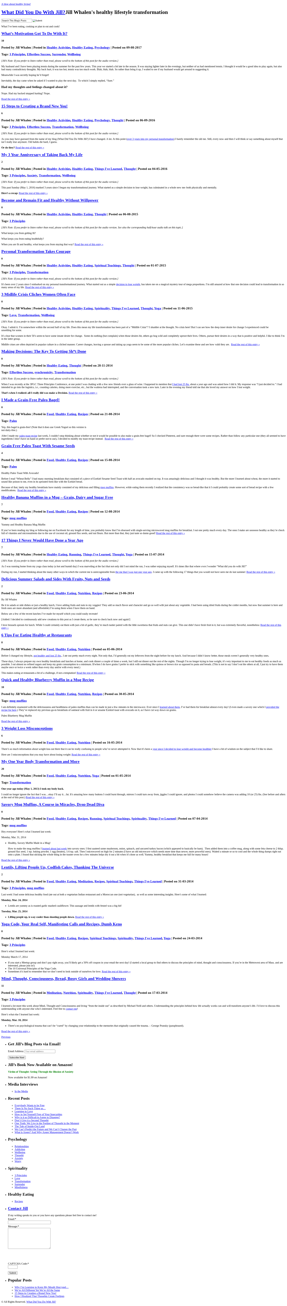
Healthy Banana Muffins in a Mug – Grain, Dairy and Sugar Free (57, 497)
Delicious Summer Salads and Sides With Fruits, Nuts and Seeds (55, 579)
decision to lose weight (128, 284)
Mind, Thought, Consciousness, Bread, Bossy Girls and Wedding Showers (63, 978)
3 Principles (17, 54)
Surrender (59, 54)
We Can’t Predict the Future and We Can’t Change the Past (46, 1129)
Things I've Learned (108, 169)
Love (12, 315)
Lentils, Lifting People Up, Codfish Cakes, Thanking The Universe (57, 867)
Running (75, 554)
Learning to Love (24, 1111)
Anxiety (32, 175)
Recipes (83, 414)
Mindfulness (21, 1187)
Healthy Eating (82, 47)
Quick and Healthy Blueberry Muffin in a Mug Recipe (47, 680)
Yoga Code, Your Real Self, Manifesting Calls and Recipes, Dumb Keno (61, 924)
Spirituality (102, 308)
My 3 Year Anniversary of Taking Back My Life (42, 154)
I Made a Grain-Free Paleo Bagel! (30, 400)
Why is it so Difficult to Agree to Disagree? (37, 1117)
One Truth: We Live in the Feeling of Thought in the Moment (47, 1123)
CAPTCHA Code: (18, 1263)
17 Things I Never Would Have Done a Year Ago (42, 540)
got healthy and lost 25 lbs (47, 655)
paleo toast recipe (28, 435)
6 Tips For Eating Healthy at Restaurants (36, 635)
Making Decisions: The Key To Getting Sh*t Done (43, 351)
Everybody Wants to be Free (30, 1105)
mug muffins (107, 487)
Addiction (20, 1149)
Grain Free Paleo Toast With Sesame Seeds (38, 446)
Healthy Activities (58, 47)
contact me (71, 1008)
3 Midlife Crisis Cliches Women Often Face (38, 294)
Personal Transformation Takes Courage (36, 251)
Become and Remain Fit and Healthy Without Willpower (49, 200)
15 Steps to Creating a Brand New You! (34, 106)
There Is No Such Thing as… (30, 1108)
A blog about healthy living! (16, 4)
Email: (12, 1219)
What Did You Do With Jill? (33, 12)
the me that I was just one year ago (133, 572)
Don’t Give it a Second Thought (31, 1120)
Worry (18, 1161)
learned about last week (54, 848)
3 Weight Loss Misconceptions (27, 728)
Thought (117, 120)
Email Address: (16, 1051)
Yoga (157, 308)
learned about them (170, 707)
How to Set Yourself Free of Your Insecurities (38, 1114)
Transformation (63, 127)
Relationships (22, 1146)
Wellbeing (74, 54)
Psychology (102, 47)
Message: (13, 1226)
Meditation (85, 881)
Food (50, 414)
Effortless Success (38, 54)
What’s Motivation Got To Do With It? (34, 33)
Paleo (13, 421)
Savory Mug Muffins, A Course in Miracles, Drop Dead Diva (52, 804)
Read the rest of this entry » (15, 99)
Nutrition (84, 593)
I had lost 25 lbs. (181, 384)
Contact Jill (18, 1208)
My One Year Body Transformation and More (40, 761)
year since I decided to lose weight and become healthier (182, 749)
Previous (5, 1037)
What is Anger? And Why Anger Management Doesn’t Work (47, 1132)
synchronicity (44, 372)
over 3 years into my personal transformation (150, 139)
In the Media (21, 1091)
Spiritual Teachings (108, 265)
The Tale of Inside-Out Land (30, 1126)
